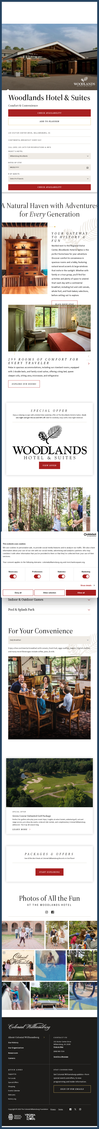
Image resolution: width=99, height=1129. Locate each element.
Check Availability (49, 113)
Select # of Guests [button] (16, 178)
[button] (49, 600)
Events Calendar (14, 1090)
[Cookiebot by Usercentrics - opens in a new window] (85, 535)
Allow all (81, 593)
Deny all (18, 593)
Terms (60, 1109)
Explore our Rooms (24, 384)
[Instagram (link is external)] (46, 912)
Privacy (53, 1109)
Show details (86, 585)
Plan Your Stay (64, 304)
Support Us (12, 1074)
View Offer (50, 465)
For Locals (12, 1078)
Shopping (11, 1086)
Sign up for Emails (72, 1089)
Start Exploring (49, 872)
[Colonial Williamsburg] (29, 1030)
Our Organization (16, 1047)
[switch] (37, 576)
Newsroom (13, 1053)
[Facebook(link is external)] (52, 912)
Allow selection (49, 593)
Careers (11, 1058)
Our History (13, 1042)
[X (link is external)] (75, 1109)
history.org (12, 1099)
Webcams (11, 1095)
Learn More (19, 829)
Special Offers (13, 1082)
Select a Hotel (15, 151)
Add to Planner (49, 121)
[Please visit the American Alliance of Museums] (15, 1117)
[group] (49, 692)
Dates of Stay (15, 163)
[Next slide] (89, 363)
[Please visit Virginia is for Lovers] (30, 1117)
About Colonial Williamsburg (23, 1037)
